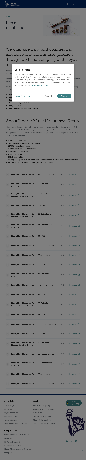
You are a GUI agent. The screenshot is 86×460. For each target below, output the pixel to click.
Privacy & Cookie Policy (39, 85)
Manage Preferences (22, 96)
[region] (43, 82)
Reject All (48, 96)
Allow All (64, 96)
